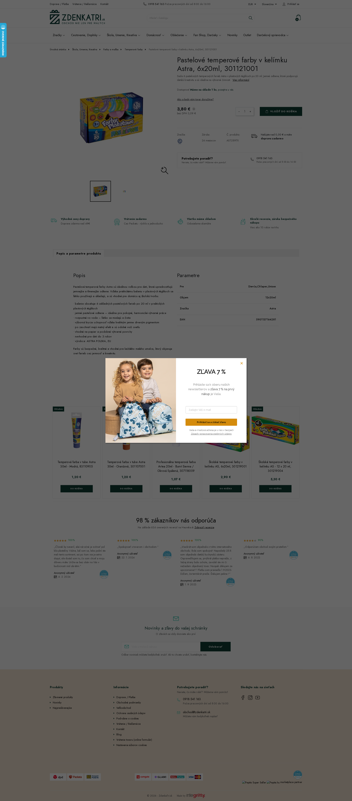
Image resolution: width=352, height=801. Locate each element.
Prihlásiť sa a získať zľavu (211, 422)
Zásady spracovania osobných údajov (211, 433)
